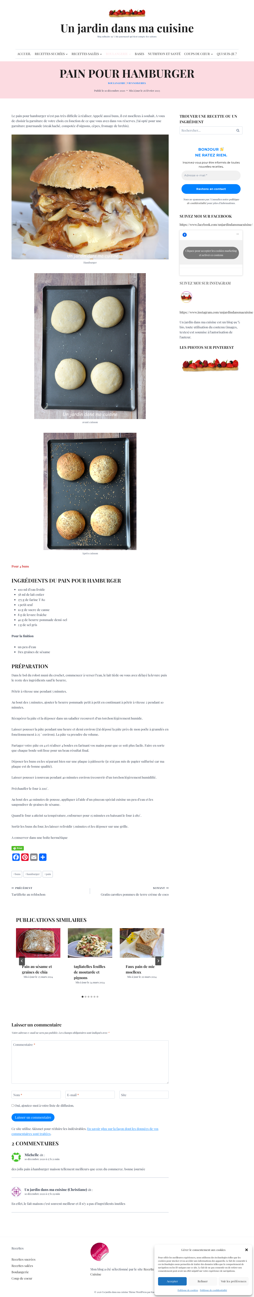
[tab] (82, 997)
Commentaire (24, 1044)
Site (123, 1095)
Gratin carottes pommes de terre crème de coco (134, 891)
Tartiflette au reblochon (28, 891)
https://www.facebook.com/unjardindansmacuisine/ (216, 224)
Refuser (203, 1281)
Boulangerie (20, 1272)
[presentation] (38, 943)
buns (16, 874)
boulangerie (116, 83)
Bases (139, 54)
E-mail (73, 1095)
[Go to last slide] (22, 960)
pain (47, 874)
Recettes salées (22, 1266)
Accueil (24, 54)
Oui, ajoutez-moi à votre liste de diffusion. (44, 1105)
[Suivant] (158, 960)
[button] (246, 1250)
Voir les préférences (233, 1281)
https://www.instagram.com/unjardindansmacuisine (216, 312)
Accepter (172, 1281)
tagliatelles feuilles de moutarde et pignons (89, 972)
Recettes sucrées (24, 1259)
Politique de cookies (188, 1290)
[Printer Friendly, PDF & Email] (18, 848)
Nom (17, 1095)
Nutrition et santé (164, 54)
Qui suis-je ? (227, 54)
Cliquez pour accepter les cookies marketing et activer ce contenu (211, 253)
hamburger (32, 874)
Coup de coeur (22, 1278)
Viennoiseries (136, 83)
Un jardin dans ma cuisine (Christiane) (56, 1189)
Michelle (32, 1154)
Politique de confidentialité (213, 1290)
